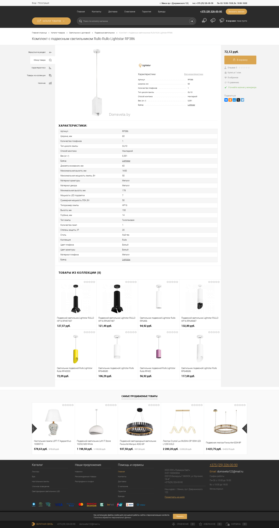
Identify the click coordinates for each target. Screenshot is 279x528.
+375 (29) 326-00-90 (211, 11)
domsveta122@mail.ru (230, 471)
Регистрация (43, 3)
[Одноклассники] (230, 100)
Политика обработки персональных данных (112, 517)
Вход (34, 3)
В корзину (242, 60)
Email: (213, 471)
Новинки (78, 472)
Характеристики (38, 68)
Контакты (96, 11)
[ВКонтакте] (226, 100)
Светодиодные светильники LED (46, 491)
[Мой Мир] (234, 100)
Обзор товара (39, 60)
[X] (238, 100)
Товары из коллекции (36, 75)
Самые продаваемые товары (139, 396)
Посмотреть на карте (175, 497)
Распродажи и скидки (84, 481)
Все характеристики (193, 74)
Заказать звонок (236, 11)
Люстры (35, 472)
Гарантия (146, 11)
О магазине (129, 11)
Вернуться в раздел (36, 52)
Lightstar (191, 105)
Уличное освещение (40, 486)
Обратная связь (44, 524)
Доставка (112, 11)
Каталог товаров (52, 21)
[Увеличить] (97, 82)
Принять (180, 516)
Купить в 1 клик (234, 72)
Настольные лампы (40, 481)
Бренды (162, 11)
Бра (33, 476)
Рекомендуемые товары (85, 476)
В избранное (233, 77)
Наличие (41, 83)
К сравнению (233, 82)
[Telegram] (242, 100)
